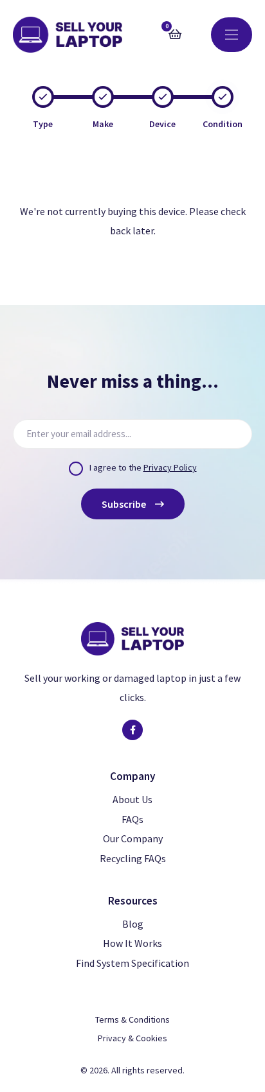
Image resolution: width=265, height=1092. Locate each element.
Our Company (133, 838)
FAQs (132, 819)
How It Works (132, 943)
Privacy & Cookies (132, 1038)
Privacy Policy (170, 467)
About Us (132, 799)
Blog (132, 923)
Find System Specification (132, 963)
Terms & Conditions (132, 1019)
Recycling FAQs (133, 858)
